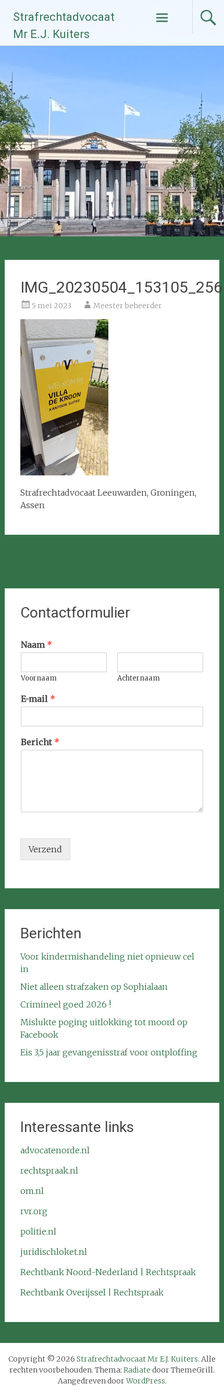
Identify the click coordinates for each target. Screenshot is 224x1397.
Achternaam (138, 678)
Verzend (45, 849)
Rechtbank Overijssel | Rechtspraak (92, 1292)
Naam (36, 644)
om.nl (32, 1191)
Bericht (40, 742)
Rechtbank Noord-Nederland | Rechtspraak (108, 1272)
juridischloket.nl (53, 1252)
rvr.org (33, 1211)
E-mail (38, 699)
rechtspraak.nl (49, 1170)
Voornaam (39, 678)
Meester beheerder (127, 305)
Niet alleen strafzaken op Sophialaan (94, 986)
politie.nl (38, 1231)
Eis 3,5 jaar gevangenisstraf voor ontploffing (108, 1052)
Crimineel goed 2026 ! (65, 1004)
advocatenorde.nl (55, 1150)
